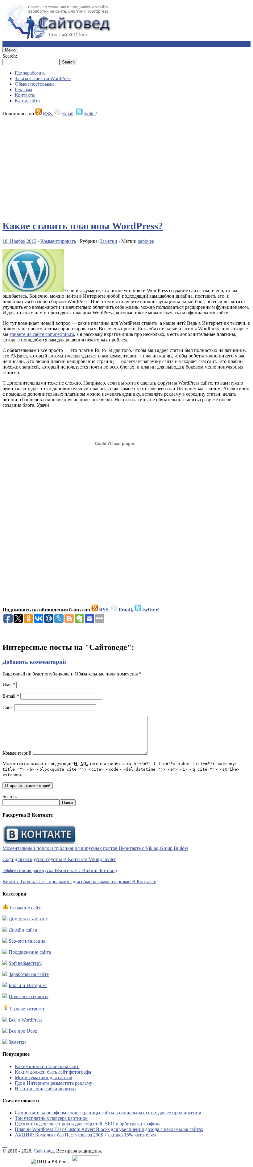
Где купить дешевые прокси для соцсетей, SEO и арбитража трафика (87, 1123)
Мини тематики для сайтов (43, 1077)
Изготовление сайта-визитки (45, 1088)
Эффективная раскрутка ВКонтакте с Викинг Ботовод (59, 870)
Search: (9, 56)
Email (67, 113)
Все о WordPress (25, 1019)
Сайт (7, 707)
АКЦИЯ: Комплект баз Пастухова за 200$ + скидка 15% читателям (85, 1134)
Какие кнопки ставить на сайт (47, 1066)
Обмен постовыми (34, 84)
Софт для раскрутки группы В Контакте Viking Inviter (59, 859)
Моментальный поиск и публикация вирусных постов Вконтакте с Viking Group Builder (95, 848)
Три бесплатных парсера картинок (51, 1118)
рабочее (146, 241)
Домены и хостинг (28, 918)
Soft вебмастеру (25, 963)
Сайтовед (44, 1150)
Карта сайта (27, 100)
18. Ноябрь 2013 (19, 241)
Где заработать (30, 72)
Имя (8, 684)
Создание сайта (26, 907)
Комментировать (58, 241)
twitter (90, 113)
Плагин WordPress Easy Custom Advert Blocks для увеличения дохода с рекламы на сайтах (109, 1129)
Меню (10, 50)
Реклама (23, 89)
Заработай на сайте (29, 974)
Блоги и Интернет (28, 985)
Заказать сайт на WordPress (43, 78)
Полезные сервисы (28, 996)
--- (4, 1145)
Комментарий (16, 753)
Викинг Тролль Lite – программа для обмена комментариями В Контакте (79, 881)
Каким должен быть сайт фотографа (53, 1072)
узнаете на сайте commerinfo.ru (42, 334)
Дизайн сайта (23, 929)
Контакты (25, 95)
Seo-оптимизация (27, 941)
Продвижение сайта (30, 952)
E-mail (10, 696)
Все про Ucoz (23, 1031)
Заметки (108, 241)
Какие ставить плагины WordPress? (82, 225)
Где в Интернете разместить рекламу (53, 1083)
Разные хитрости (28, 1008)
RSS (47, 113)
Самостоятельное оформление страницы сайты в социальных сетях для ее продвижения (108, 1112)
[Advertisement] (126, 165)
